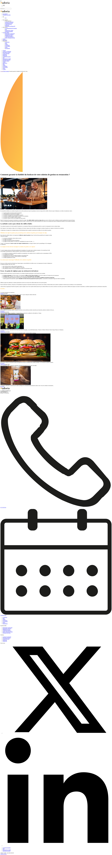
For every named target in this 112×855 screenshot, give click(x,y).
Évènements (7, 45)
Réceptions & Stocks (9, 23)
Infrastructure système (9, 30)
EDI (6, 29)
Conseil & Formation (7, 56)
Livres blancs (7, 46)
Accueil (4, 50)
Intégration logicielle (9, 31)
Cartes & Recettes (8, 24)
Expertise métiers (6, 32)
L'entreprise (7, 42)
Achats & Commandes (9, 22)
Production (7, 25)
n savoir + (3, 288)
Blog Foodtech (6, 71)
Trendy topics (2, 331)
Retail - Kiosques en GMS (10, 37)
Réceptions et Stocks (6, 52)
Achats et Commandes (7, 51)
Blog (6, 43)
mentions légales (3, 853)
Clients (4, 38)
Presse (6, 47)
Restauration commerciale (10, 33)
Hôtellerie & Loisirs (8, 35)
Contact (4, 69)
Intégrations (5, 39)
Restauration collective (9, 34)
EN (3, 5)
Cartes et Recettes (6, 53)
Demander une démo (6, 14)
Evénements (2, 312)
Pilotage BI (5, 55)
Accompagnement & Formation (11, 28)
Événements (5, 66)
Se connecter (5, 13)
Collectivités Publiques (9, 36)
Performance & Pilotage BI (10, 26)
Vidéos (6, 44)
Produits (2, 293)
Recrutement (7, 48)
